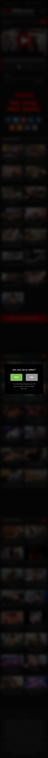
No (31, 377)
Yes (16, 377)
